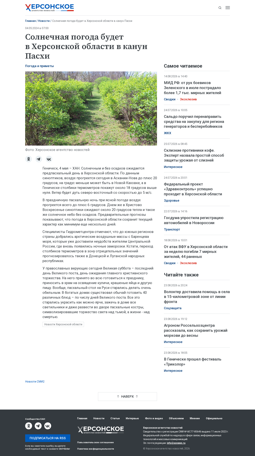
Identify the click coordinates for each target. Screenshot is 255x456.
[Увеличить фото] (91, 108)
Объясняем (176, 418)
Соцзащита (172, 308)
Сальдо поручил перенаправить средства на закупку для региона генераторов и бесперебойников (194, 121)
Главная (30, 21)
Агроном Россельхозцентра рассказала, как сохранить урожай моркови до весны (195, 330)
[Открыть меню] (228, 8)
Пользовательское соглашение (95, 442)
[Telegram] (38, 159)
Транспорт (172, 229)
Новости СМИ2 (35, 381)
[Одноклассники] (28, 159)
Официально (214, 418)
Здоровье (171, 200)
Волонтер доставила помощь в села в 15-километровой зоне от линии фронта (197, 297)
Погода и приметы (39, 66)
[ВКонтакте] (49, 159)
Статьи (115, 418)
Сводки (169, 99)
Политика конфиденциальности (95, 449)
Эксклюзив (188, 99)
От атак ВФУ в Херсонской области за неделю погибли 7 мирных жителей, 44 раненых (196, 252)
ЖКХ (167, 133)
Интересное (173, 167)
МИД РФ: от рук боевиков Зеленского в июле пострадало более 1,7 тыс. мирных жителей (192, 88)
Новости (44, 21)
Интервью (132, 418)
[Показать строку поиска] (220, 8)
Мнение (195, 418)
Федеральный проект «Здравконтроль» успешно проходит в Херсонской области (193, 189)
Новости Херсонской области (63, 324)
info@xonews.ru (176, 443)
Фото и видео (154, 418)
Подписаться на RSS (48, 438)
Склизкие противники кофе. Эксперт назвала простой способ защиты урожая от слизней (194, 155)
